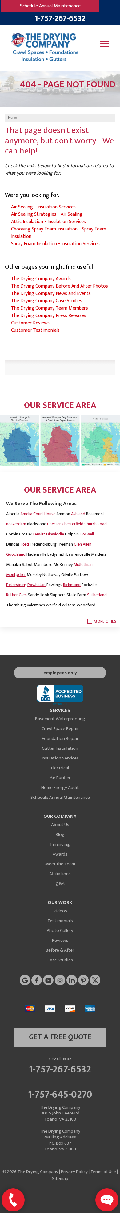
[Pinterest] (83, 980)
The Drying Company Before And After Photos (59, 286)
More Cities (105, 621)
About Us (60, 825)
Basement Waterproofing (60, 719)
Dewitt (39, 534)
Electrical (60, 768)
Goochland (16, 554)
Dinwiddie (55, 534)
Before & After (60, 950)
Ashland (78, 513)
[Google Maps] (25, 980)
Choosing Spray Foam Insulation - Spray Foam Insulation (58, 233)
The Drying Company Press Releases (48, 315)
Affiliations (60, 874)
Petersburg (16, 584)
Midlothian (83, 564)
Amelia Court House (37, 513)
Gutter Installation (60, 748)
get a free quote (60, 1037)
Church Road (95, 523)
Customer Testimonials (35, 330)
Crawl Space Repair (60, 728)
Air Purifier (60, 778)
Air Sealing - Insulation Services (43, 207)
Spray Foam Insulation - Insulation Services (55, 244)
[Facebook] (36, 980)
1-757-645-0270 (60, 1093)
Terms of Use (103, 1172)
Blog (60, 834)
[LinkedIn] (71, 980)
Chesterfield (72, 523)
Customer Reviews (30, 323)
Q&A (60, 883)
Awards (60, 854)
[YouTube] (48, 980)
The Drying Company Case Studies (46, 301)
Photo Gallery (60, 930)
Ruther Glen (16, 594)
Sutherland (97, 594)
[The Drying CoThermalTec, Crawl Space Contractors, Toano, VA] (60, 695)
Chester (54, 523)
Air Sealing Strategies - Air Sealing (46, 214)
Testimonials (60, 921)
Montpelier (16, 574)
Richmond (72, 584)
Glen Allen (82, 544)
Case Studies (60, 960)
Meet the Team (60, 864)
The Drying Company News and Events (51, 293)
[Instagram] (60, 980)
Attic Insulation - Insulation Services (48, 222)
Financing (60, 844)
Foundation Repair (60, 738)
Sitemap (60, 1178)
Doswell (87, 534)
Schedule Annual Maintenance (50, 6)
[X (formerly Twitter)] (95, 980)
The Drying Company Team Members (49, 308)
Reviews (60, 940)
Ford (25, 544)
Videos (60, 911)
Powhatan (36, 584)
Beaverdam (16, 523)
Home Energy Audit (60, 787)
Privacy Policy (74, 1172)
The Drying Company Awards (41, 279)
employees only (60, 673)
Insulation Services (60, 758)
